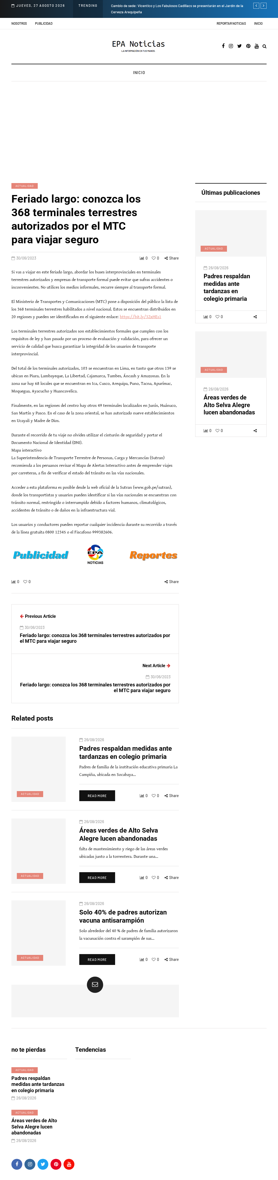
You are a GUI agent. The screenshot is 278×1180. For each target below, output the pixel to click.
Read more (97, 796)
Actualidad (24, 185)
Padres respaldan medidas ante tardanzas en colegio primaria (227, 287)
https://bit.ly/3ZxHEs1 (140, 316)
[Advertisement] (139, 133)
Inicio (258, 23)
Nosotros (19, 23)
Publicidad (43, 23)
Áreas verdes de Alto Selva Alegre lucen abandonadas (229, 405)
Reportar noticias (231, 23)
